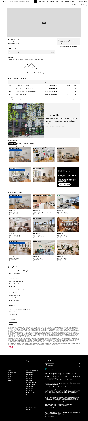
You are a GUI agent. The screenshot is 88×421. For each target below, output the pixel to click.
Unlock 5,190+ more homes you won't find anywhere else (67, 176)
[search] (35, 1)
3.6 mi (75, 91)
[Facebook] (79, 363)
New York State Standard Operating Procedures (54, 408)
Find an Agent (29, 380)
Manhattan (26, 59)
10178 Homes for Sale (13, 311)
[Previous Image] (10, 155)
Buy (40, 1)
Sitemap (28, 409)
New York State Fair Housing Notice (52, 407)
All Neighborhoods (60, 126)
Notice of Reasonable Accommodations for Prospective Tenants (57, 410)
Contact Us (10, 376)
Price (20, 143)
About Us (10, 364)
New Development (30, 394)
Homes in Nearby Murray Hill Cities (18, 290)
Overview (11, 4)
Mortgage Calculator (31, 382)
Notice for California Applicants (56, 376)
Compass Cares (29, 388)
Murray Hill (16, 43)
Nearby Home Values (41, 4)
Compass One (29, 374)
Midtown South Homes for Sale (15, 283)
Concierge (28, 364)
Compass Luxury (30, 378)
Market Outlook (29, 372)
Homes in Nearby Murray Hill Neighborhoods (20, 271)
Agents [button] (73, 1)
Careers (9, 374)
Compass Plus (29, 386)
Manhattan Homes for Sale (14, 295)
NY (14, 59)
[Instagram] (79, 360)
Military (28, 401)
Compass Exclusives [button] (53, 1)
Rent (43, 1)
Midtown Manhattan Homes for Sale (16, 281)
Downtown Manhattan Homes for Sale (16, 276)
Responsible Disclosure (61, 375)
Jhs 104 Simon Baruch (21, 94)
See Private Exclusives (64, 184)
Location (17, 4)
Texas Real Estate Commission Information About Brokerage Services (58, 404)
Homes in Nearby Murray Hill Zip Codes (19, 309)
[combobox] (22, 1)
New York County (19, 59)
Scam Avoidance (52, 375)
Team (9, 366)
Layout (32, 143)
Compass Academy (30, 384)
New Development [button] (65, 1)
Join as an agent (12, 372)
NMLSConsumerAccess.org (66, 414)
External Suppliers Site (31, 405)
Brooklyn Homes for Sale (14, 300)
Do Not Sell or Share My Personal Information (55, 373)
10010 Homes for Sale (13, 322)
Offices (9, 378)
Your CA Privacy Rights (52, 378)
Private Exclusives (30, 366)
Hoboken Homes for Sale (14, 303)
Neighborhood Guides (31, 392)
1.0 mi (75, 94)
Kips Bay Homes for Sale (14, 278)
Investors (10, 370)
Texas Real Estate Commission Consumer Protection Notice (56, 405)
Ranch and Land (30, 403)
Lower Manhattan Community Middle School (26, 91)
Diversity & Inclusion (30, 390)
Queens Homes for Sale (13, 297)
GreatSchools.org (28, 99)
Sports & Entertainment (31, 399)
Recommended (12, 143)
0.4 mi (75, 85)
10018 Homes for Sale (13, 314)
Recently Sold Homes (31, 407)
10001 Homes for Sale (13, 319)
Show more (11, 286)
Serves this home (53, 85)
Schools (23, 4)
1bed (9, 41)
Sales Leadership (12, 368)
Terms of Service (69, 373)
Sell (47, 1)
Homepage (10, 59)
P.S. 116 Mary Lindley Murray (22, 85)
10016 (36, 59)
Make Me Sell (29, 376)
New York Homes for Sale (14, 292)
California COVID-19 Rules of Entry (72, 376)
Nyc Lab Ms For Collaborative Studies (24, 88)
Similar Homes (31, 4)
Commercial (29, 396)
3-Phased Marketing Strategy (33, 370)
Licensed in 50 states (49, 416)
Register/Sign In (83, 1)
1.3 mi (75, 88)
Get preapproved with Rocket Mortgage (68, 46)
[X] (79, 366)
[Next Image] (30, 155)
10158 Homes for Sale (13, 316)
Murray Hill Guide (50, 126)
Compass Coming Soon (31, 368)
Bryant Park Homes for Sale (14, 273)
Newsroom (10, 380)
